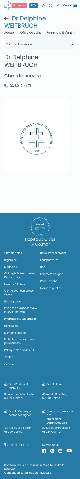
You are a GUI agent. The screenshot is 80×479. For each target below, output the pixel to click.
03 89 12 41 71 (20, 85)
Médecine (10, 267)
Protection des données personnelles (19, 341)
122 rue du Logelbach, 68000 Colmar (18, 429)
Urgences (19, 5)
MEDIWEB (45, 473)
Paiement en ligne (51, 274)
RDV (33, 5)
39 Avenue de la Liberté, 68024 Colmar (19, 396)
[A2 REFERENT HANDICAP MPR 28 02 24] (44, 5)
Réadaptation (13, 301)
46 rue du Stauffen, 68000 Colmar (54, 396)
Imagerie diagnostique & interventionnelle (20, 310)
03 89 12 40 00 (19, 445)
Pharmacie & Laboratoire (20, 319)
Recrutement (48, 281)
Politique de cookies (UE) (20, 350)
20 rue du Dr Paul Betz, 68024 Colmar (56, 429)
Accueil (9, 32)
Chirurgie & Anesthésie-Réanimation (19, 275)
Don (42, 267)
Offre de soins (30, 32)
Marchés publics (51, 288)
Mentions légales (15, 333)
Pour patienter (49, 260)
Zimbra (9, 357)
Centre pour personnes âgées (19, 292)
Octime (9, 364)
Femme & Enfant (15, 284)
